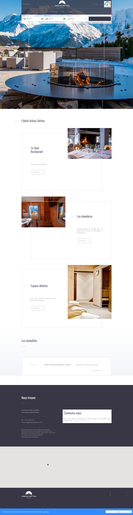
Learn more (46, 512)
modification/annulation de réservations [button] (102, 22)
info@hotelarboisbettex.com (33, 422)
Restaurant (54, 11)
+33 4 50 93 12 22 (26, 4)
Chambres (70, 11)
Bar (63, 11)
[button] (33, 19)
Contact (79, 11)
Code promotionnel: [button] (87, 22)
